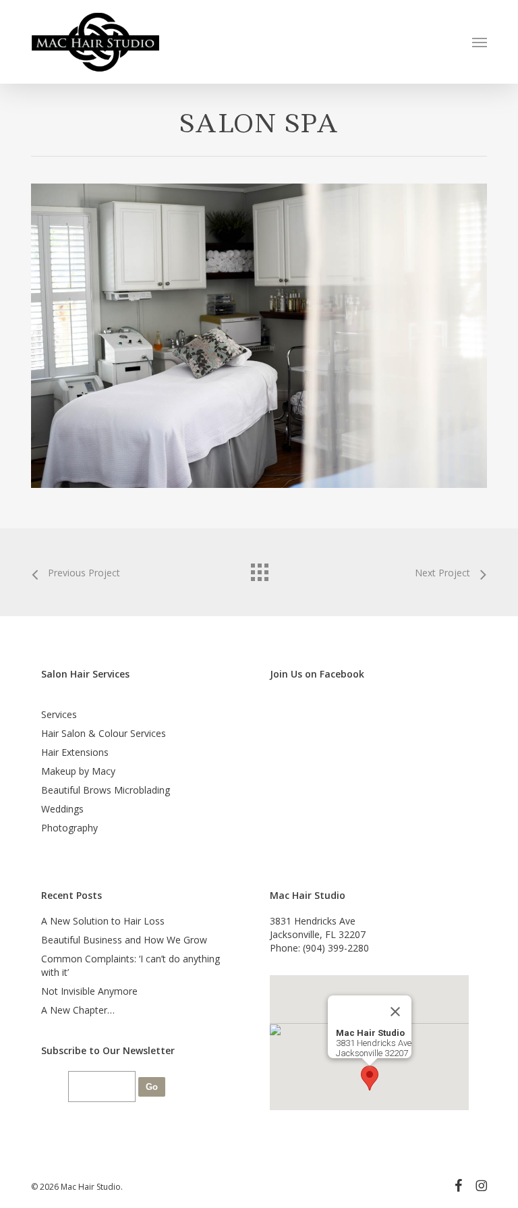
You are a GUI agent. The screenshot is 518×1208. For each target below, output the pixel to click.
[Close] (395, 1011)
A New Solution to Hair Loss (103, 920)
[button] (479, 42)
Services (59, 714)
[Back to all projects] (259, 568)
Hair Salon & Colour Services (103, 733)
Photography (69, 827)
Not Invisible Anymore (89, 991)
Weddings (62, 808)
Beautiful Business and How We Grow (124, 939)
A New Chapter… (78, 1010)
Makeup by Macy (78, 771)
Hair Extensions (75, 752)
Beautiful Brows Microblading (105, 790)
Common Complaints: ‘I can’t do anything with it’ (130, 965)
